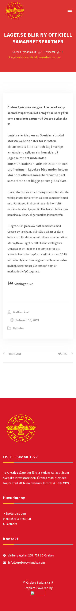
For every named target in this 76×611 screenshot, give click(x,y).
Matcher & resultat (17, 519)
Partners (10, 524)
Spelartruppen (15, 513)
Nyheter (18, 328)
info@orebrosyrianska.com (26, 562)
